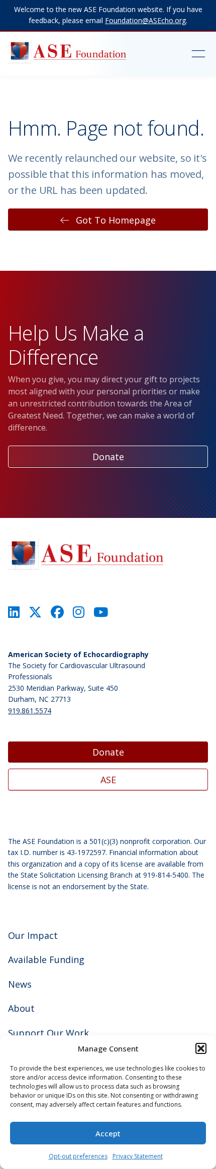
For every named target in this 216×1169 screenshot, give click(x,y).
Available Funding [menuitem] (46, 959)
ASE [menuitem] (108, 780)
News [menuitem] (20, 984)
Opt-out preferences (78, 1156)
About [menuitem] (21, 1008)
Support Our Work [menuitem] (48, 1033)
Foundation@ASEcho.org (145, 20)
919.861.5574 (29, 710)
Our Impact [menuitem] (33, 935)
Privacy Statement (138, 1156)
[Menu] (188, 53)
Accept (108, 1133)
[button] (201, 1048)
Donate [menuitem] (108, 752)
